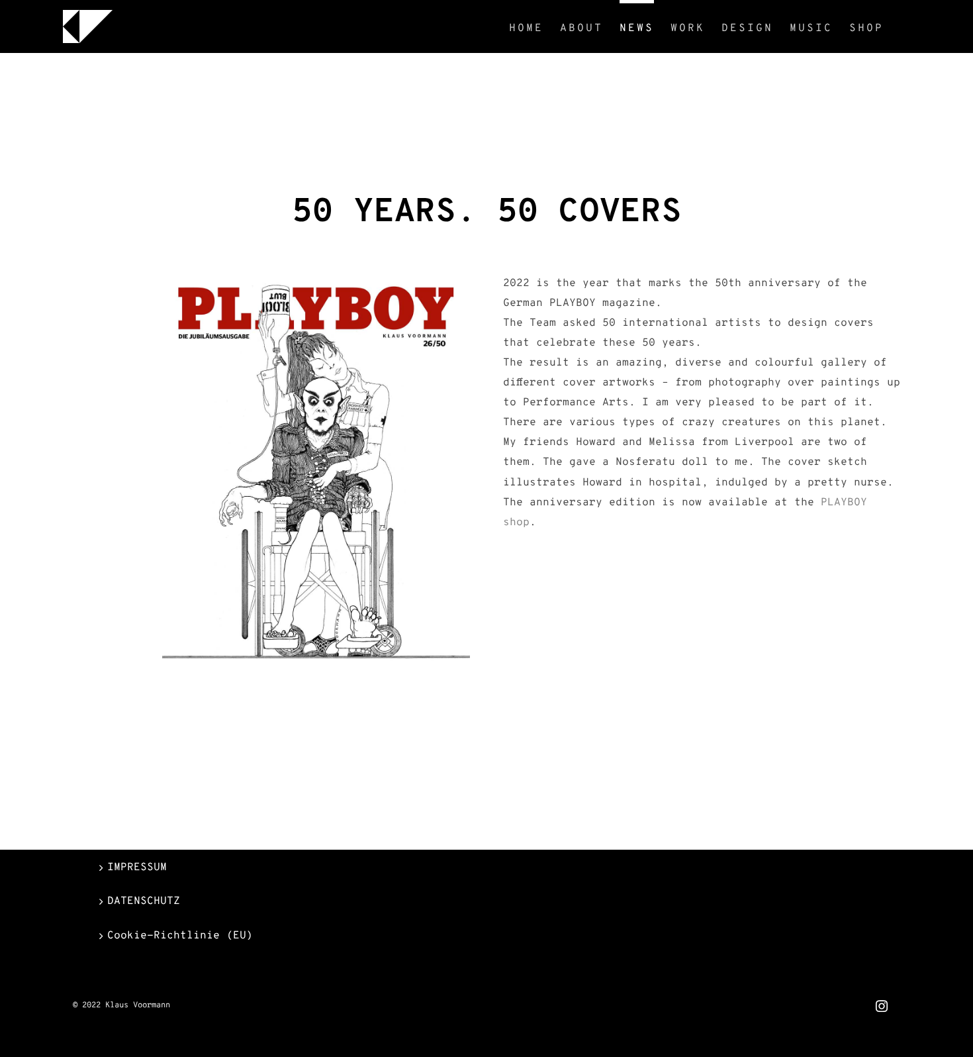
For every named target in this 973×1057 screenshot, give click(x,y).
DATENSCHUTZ (143, 901)
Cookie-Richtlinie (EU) (180, 935)
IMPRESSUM (137, 867)
